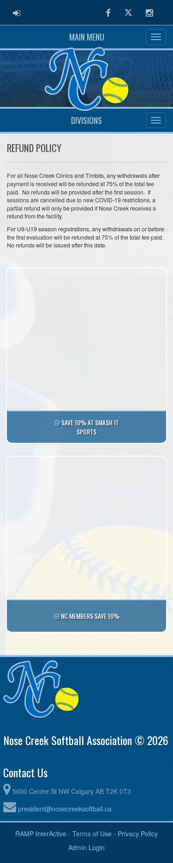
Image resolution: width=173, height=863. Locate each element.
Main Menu (86, 37)
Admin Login (86, 847)
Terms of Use (92, 833)
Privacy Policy (138, 833)
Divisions (86, 120)
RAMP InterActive (40, 833)
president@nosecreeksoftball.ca (65, 808)
